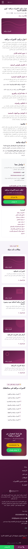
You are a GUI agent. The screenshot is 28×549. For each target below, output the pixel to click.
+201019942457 (17, 172)
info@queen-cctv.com (16, 175)
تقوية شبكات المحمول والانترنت (16, 231)
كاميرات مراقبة (22, 15)
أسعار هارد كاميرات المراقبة (16, 334)
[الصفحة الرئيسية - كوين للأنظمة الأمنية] (10, 2)
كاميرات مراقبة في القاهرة (13, 394)
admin (24, 538)
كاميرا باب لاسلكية (19, 271)
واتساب (13, 201)
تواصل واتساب (13, 450)
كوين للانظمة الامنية (14, 185)
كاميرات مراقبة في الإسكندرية (13, 401)
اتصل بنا (24, 485)
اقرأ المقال (22, 280)
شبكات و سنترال (20, 217)
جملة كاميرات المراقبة (18, 365)
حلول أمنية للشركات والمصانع (17, 226)
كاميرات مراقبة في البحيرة (13, 416)
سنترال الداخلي (20, 219)
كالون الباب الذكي (20, 215)
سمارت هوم (21, 221)
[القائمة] (3, 2)
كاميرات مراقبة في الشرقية (13, 405)
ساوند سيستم (21, 224)
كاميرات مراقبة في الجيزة (13, 397)
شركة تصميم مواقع (13, 543)
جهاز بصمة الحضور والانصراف (17, 228)
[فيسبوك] (26, 528)
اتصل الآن (13, 197)
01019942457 (13, 445)
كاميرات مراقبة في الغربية (13, 419)
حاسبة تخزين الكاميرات (20, 481)
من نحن (24, 474)
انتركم (22, 233)
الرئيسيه (24, 470)
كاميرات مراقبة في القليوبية (13, 408)
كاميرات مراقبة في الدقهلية (13, 412)
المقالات (24, 477)
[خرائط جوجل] (25, 528)
